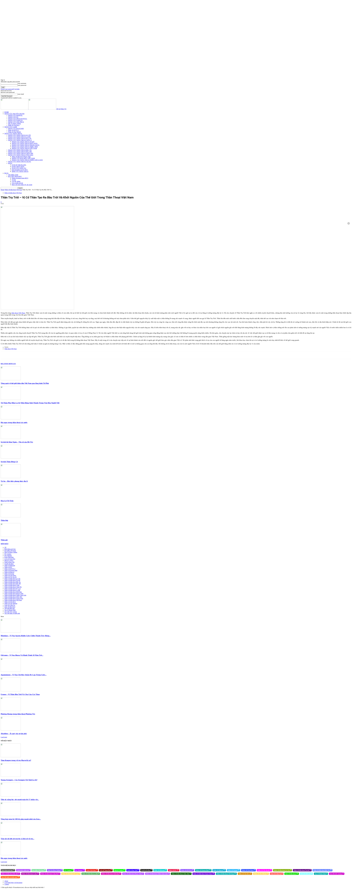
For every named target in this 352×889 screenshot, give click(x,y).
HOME (6, 112)
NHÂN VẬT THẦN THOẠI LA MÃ (19, 137)
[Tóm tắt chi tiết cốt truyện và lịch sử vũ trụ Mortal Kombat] (11, 835)
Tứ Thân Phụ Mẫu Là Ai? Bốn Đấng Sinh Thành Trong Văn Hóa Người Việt (30, 403)
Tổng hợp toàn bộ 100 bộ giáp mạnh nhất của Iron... (21, 819)
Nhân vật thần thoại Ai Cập (12, 578)
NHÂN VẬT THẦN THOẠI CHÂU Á (20, 140)
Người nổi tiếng (9, 564)
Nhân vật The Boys (13, 125)
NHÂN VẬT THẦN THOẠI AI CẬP (19, 135)
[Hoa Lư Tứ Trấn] (11, 497)
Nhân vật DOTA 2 (13, 130)
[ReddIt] (43, 355)
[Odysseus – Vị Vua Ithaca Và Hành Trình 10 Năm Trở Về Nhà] (11, 651)
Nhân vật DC (8, 567)
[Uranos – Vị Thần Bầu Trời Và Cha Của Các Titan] (11, 691)
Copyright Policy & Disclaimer (13, 882)
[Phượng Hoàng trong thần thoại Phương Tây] (11, 710)
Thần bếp (4, 520)
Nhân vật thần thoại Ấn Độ (12, 580)
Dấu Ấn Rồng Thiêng (14, 123)
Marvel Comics (8, 560)
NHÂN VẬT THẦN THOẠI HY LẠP (19, 138)
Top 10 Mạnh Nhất (9, 610)
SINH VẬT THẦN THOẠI (20, 171)
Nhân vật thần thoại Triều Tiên (13, 597)
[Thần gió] (11, 536)
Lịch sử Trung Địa (9, 559)
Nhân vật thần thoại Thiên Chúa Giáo (15, 595)
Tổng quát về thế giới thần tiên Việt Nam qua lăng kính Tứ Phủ (25, 383)
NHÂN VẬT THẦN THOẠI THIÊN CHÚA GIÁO (27, 160)
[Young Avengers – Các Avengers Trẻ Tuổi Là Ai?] (11, 776)
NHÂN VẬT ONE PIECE (16, 122)
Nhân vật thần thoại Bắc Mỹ (12, 583)
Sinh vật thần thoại (9, 607)
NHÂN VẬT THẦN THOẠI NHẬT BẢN (24, 143)
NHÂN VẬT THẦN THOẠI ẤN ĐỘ (23, 142)
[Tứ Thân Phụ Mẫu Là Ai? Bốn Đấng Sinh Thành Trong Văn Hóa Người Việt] (11, 399)
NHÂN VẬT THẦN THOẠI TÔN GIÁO (20, 155)
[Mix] (56, 355)
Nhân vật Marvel (9, 572)
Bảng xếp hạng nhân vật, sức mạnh (22, 184)
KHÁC (10, 163)
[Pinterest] (24, 355)
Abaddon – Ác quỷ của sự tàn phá (14, 734)
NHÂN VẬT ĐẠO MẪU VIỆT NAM (23, 158)
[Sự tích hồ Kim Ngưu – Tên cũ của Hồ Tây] (11, 438)
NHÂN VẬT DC (13, 117)
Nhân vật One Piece (10, 575)
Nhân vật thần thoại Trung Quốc (13, 598)
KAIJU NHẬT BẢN (18, 166)
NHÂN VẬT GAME (10, 127)
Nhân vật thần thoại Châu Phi (13, 587)
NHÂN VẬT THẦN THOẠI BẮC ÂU (20, 150)
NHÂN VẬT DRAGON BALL (17, 118)
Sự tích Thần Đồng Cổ (9, 462)
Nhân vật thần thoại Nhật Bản (13, 592)
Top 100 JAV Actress (10, 612)
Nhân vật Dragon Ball (10, 570)
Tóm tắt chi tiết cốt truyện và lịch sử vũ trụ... (17, 839)
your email (21, 94)
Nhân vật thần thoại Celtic (12, 585)
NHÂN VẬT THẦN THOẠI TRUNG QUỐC (26, 145)
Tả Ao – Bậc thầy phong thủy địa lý (14, 481)
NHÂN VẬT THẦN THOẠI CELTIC (19, 161)
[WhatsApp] (30, 355)
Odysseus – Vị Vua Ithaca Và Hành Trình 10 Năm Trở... (22, 655)
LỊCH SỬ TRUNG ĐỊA (19, 165)
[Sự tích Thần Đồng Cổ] (11, 458)
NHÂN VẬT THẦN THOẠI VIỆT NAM (24, 148)
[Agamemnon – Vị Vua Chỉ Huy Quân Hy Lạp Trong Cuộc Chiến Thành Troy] (11, 671)
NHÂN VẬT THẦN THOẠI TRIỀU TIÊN (25, 147)
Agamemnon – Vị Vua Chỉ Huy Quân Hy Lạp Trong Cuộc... (23, 675)
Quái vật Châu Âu (9, 605)
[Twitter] (17, 355)
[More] (69, 355)
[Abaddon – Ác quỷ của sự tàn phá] (11, 730)
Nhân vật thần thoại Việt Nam (13, 190)
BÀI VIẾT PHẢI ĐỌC (15, 176)
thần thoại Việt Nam (18, 313)
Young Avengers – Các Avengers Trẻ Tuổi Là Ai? (19, 780)
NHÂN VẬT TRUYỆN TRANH (14, 113)
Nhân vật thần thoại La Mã (12, 590)
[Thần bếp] (11, 517)
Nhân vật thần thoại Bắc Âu (12, 582)
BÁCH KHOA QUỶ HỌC (20, 170)
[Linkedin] (37, 355)
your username (22, 83)
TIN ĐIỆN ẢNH (13, 175)
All (5, 547)
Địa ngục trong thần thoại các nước (14, 422)
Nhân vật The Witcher (14, 132)
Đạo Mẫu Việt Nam (10, 550)
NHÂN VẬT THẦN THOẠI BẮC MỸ (20, 151)
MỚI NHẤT (4, 544)
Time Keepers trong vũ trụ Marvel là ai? (16, 760)
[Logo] (15, 109)
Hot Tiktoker (8, 555)
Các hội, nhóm (16, 181)
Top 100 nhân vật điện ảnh (12, 613)
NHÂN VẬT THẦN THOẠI (13, 133)
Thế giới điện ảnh (9, 608)
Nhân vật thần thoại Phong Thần (21, 156)
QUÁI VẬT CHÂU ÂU (19, 168)
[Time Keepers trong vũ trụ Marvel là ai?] (11, 757)
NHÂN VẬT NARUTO (15, 120)
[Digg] (63, 355)
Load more (4, 737)
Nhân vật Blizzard (9, 565)
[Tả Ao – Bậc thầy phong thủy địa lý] (11, 477)
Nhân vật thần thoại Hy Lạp (12, 588)
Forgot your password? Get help (10, 89)
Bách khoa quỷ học (10, 549)
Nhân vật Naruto (9, 574)
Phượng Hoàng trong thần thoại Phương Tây (18, 714)
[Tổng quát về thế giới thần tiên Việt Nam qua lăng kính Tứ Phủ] (11, 380)
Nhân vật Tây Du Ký (10, 577)
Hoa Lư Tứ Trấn (7, 501)
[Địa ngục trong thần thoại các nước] (11, 419)
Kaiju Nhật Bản (9, 557)
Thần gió (4, 540)
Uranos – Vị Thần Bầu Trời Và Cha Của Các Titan (20, 694)
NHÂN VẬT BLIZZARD (16, 128)
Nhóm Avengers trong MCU (20, 178)
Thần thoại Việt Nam (10, 349)
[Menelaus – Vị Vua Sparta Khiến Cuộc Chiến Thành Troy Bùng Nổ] (11, 632)
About (6, 881)
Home (2, 190)
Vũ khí (14, 180)
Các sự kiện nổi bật (17, 183)
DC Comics (7, 554)
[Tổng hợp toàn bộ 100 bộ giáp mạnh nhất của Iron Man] (11, 815)
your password (22, 85)
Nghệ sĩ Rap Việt (9, 562)
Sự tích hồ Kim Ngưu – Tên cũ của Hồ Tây (17, 442)
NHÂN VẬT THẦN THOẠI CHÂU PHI (20, 153)
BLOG (6, 173)
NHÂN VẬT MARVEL (15, 115)
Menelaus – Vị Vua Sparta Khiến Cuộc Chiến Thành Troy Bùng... (26, 636)
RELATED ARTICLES (8, 363)
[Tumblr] (50, 355)
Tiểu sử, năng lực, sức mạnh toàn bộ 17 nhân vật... (20, 799)
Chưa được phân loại (23, 870)
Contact (6, 884)
